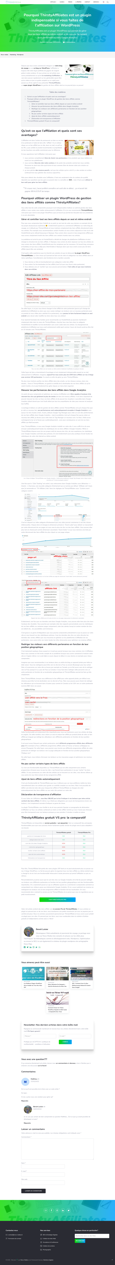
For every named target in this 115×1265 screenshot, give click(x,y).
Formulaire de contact (14, 1238)
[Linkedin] (30, 947)
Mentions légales (48, 1260)
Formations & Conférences (50, 1242)
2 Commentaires (70, 42)
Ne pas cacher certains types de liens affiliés (47, 114)
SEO (70, 180)
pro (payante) (63, 823)
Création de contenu (49, 1246)
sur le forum (42, 1066)
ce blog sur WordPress (42, 68)
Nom (23, 1163)
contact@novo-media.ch (15, 1235)
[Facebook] (25, 947)
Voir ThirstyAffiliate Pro (57, 899)
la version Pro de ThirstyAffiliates (65, 909)
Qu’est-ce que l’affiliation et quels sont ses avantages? (46, 97)
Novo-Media (24, 1260)
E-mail (24, 1171)
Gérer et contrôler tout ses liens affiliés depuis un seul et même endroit (56, 104)
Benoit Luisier (38, 1107)
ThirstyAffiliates (87, 210)
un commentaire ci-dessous (66, 1063)
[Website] (39, 947)
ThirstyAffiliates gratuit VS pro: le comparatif (43, 121)
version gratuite (50, 823)
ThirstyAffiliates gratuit (63, 832)
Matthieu (34, 1079)
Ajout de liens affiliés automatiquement (45, 116)
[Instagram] (33, 947)
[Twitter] (27, 947)
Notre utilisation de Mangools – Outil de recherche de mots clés (57, 985)
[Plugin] (36, 947)
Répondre (24, 1101)
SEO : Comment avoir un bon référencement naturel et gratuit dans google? (81, 985)
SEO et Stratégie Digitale (50, 1235)
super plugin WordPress (32, 85)
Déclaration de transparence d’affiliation (45, 119)
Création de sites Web (49, 1238)
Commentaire (26, 1137)
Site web (24, 1179)
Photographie (47, 1250)
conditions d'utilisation (42, 1044)
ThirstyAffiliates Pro (84, 832)
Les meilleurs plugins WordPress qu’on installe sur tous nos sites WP (33, 985)
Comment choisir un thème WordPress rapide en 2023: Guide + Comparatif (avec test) (57, 1010)
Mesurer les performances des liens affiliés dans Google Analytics (54, 106)
